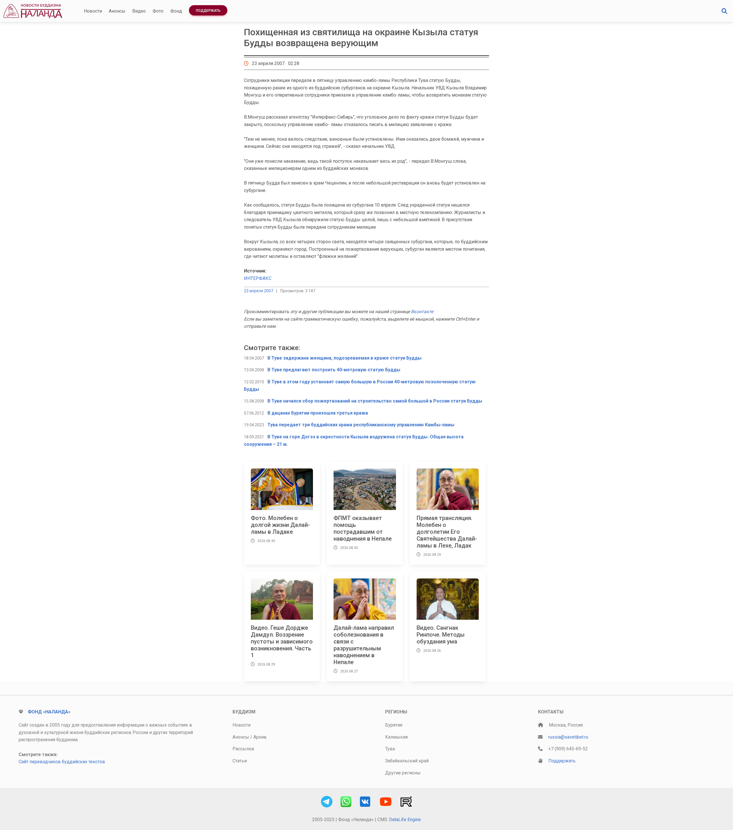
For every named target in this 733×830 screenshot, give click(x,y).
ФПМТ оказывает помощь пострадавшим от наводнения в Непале (363, 528)
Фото (158, 11)
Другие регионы (403, 773)
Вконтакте (422, 311)
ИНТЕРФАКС (257, 278)
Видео (139, 11)
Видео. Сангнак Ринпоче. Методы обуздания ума (441, 634)
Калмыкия (396, 737)
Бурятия (393, 725)
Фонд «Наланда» (49, 712)
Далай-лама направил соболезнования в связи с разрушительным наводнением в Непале (364, 645)
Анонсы (117, 11)
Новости (93, 11)
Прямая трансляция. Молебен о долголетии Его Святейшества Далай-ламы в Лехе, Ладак (447, 532)
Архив (260, 737)
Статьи (239, 761)
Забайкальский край (407, 761)
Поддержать (208, 11)
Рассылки (243, 748)
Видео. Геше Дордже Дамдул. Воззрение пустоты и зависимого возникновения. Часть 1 (282, 641)
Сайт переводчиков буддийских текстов (62, 761)
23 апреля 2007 (258, 291)
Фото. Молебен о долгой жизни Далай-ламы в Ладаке (280, 525)
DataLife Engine (405, 819)
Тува (390, 748)
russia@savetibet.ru (568, 737)
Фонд (176, 11)
